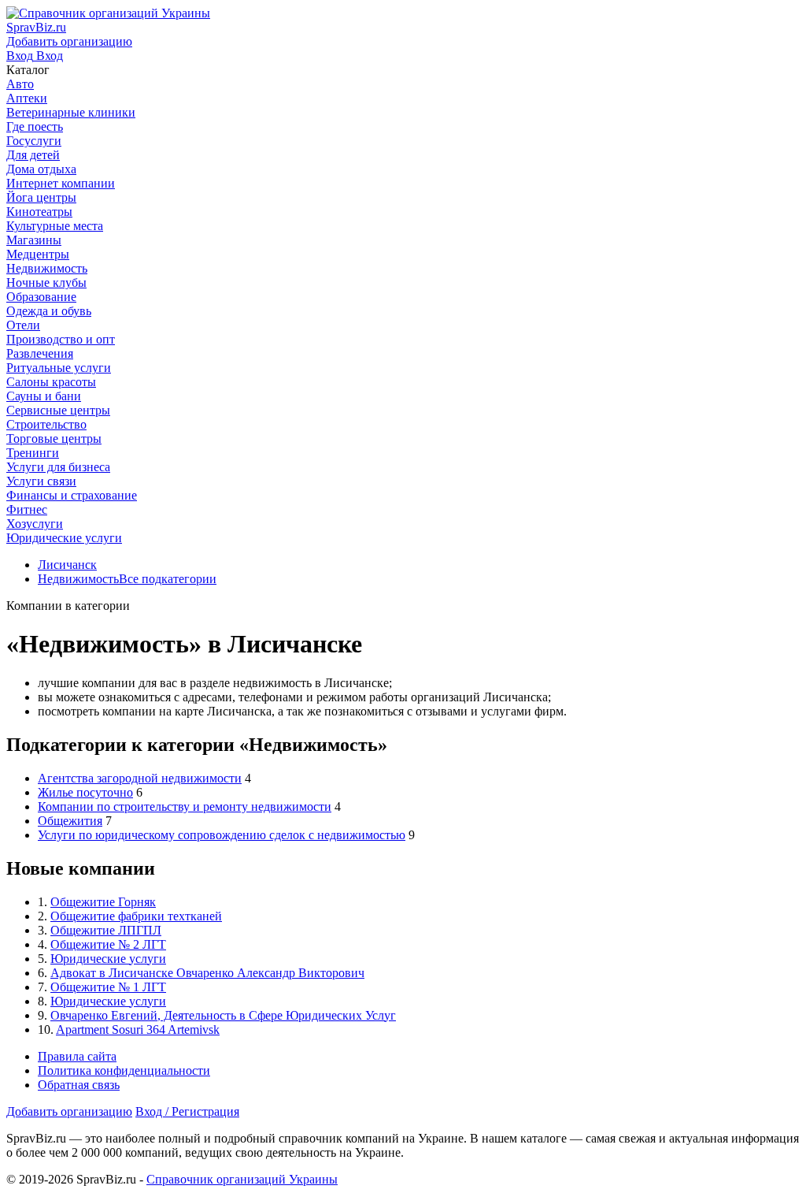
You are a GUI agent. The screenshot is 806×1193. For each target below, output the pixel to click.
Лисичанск (67, 564)
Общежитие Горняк (103, 902)
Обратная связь (79, 1084)
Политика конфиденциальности (124, 1070)
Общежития (70, 820)
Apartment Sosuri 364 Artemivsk (138, 1029)
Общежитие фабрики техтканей (136, 916)
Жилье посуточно (85, 792)
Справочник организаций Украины (242, 1179)
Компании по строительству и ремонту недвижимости (184, 806)
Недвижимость (78, 578)
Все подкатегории (167, 578)
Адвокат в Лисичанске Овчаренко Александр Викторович (207, 972)
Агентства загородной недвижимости (140, 778)
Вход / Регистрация (187, 1111)
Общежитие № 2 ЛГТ (108, 944)
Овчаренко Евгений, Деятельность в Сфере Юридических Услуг (223, 1015)
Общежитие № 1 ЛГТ (108, 987)
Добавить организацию (69, 1111)
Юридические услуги (108, 958)
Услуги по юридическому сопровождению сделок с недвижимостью (221, 835)
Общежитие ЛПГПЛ (105, 930)
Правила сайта (77, 1056)
